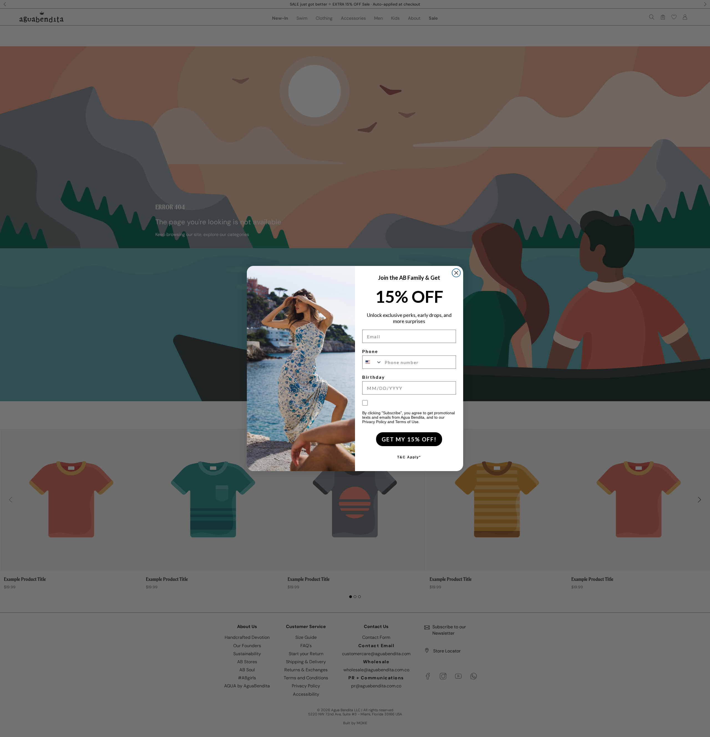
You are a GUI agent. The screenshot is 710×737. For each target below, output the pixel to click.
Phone (370, 351)
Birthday (373, 377)
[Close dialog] (456, 273)
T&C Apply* (409, 457)
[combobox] (372, 362)
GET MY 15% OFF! (409, 439)
